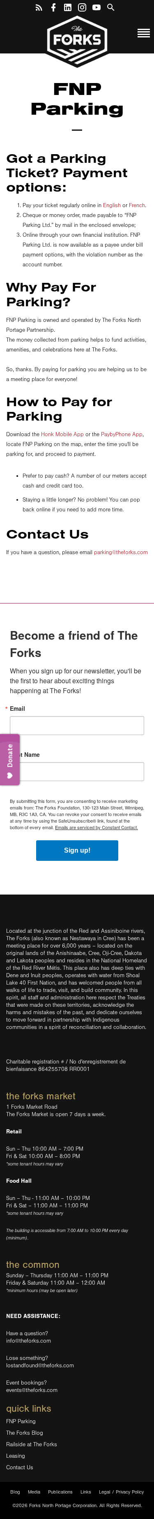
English (112, 205)
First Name (25, 754)
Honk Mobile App (62, 434)
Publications (60, 1492)
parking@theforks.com (121, 552)
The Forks (77, 41)
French (137, 205)
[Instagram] (82, 6)
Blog (15, 1492)
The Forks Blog (24, 1433)
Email (17, 708)
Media (34, 1492)
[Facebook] (53, 6)
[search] (111, 6)
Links (85, 1492)
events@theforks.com (31, 1390)
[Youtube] (96, 6)
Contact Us (19, 1467)
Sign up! (77, 850)
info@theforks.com (28, 1341)
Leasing (15, 1456)
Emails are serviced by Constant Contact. (96, 827)
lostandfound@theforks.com (40, 1365)
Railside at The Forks (31, 1444)
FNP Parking (21, 1421)
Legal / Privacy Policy (121, 1492)
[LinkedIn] (68, 6)
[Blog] (39, 6)
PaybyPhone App (122, 434)
